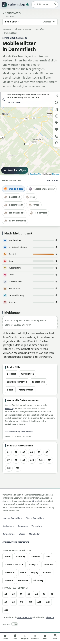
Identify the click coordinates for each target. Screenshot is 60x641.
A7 (8, 460)
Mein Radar (34, 533)
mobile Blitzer (16, 189)
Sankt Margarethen (17, 381)
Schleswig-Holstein (23, 29)
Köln (48, 556)
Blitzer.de (55, 174)
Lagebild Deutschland (12, 518)
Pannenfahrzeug (17, 220)
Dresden (8, 580)
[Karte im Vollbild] (56, 102)
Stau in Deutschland (35, 518)
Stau (32, 196)
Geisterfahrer (8, 526)
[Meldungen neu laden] (56, 143)
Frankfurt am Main (14, 564)
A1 (8, 452)
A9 (23, 460)
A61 (49, 460)
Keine (55, 180)
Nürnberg (38, 580)
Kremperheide (26, 389)
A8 (16, 460)
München (35, 556)
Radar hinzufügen (17, 170)
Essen (23, 572)
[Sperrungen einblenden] (56, 136)
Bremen (47, 572)
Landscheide (38, 381)
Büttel (10, 389)
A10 (32, 460)
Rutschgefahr (16, 204)
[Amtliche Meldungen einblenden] (56, 129)
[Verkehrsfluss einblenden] (56, 109)
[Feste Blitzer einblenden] (56, 122)
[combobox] (44, 4)
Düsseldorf (49, 564)
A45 (40, 460)
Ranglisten (23, 526)
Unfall (36, 204)
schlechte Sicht (16, 212)
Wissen (22, 533)
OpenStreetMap (35, 174)
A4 (31, 452)
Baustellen (14, 196)
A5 (39, 452)
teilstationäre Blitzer (44, 189)
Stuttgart (33, 564)
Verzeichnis (37, 526)
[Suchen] (55, 4)
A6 (47, 452)
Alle (48, 180)
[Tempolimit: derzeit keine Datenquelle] (56, 116)
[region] (30, 133)
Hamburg (20, 556)
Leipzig (34, 572)
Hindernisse (41, 212)
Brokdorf (11, 373)
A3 (23, 452)
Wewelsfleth (27, 373)
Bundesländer (8, 533)
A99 (17, 468)
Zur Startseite (13, 102)
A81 (9, 468)
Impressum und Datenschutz (15, 541)
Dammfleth (40, 29)
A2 (16, 452)
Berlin (7, 556)
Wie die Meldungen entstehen (19, 431)
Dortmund (9, 572)
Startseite (6, 29)
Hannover (23, 580)
